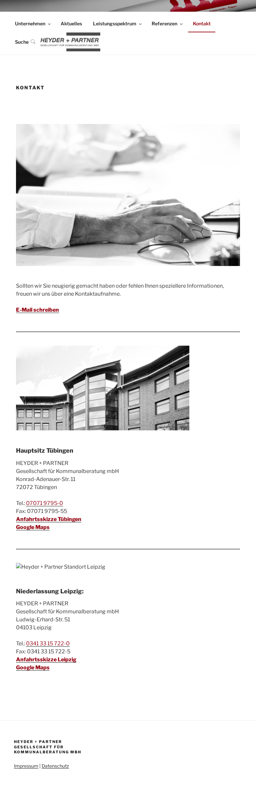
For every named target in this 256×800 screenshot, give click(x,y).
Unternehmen (30, 23)
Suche (22, 42)
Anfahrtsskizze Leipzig (46, 659)
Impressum (26, 766)
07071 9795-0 (44, 503)
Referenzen (164, 23)
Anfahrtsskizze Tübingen (48, 519)
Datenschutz (55, 766)
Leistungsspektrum (114, 23)
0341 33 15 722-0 (48, 643)
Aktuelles (71, 23)
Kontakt (202, 23)
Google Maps (33, 527)
